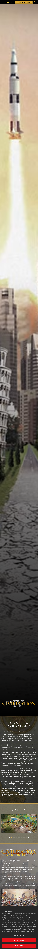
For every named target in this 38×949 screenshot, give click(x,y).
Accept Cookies (19, 940)
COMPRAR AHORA (23, 2)
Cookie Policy (30, 931)
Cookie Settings (19, 935)
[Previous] (9, 837)
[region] (19, 927)
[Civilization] (7, 2)
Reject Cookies (19, 945)
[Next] (28, 837)
